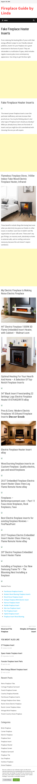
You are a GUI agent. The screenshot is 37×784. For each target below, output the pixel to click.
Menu (6, 20)
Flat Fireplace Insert (10, 611)
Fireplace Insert (6, 741)
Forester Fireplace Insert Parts (12, 661)
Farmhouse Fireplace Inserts (13, 591)
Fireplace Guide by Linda (17, 11)
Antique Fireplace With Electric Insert (16, 600)
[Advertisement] (18, 79)
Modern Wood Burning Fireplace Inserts (17, 594)
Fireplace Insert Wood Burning (14, 617)
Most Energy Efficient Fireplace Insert (14, 669)
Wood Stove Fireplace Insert (13, 597)
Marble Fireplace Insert (11, 605)
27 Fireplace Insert (7, 645)
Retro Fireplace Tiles (8, 683)
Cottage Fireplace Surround (10, 687)
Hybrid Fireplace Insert (11, 614)
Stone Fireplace (6, 765)
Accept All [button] (16, 780)
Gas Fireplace (5, 758)
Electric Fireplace (6, 735)
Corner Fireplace (6, 731)
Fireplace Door (6, 738)
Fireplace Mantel (6, 745)
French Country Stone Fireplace (11, 714)
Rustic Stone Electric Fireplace (11, 704)
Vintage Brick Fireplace (8, 710)
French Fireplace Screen (9, 690)
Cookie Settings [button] (7, 780)
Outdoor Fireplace (7, 762)
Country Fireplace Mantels (9, 694)
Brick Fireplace (6, 728)
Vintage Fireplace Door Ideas (10, 700)
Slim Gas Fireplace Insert (12, 608)
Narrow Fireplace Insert (12, 603)
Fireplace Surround (7, 752)
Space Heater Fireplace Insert (11, 653)
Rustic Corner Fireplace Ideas (11, 707)
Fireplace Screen (6, 748)
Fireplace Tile (5, 755)
